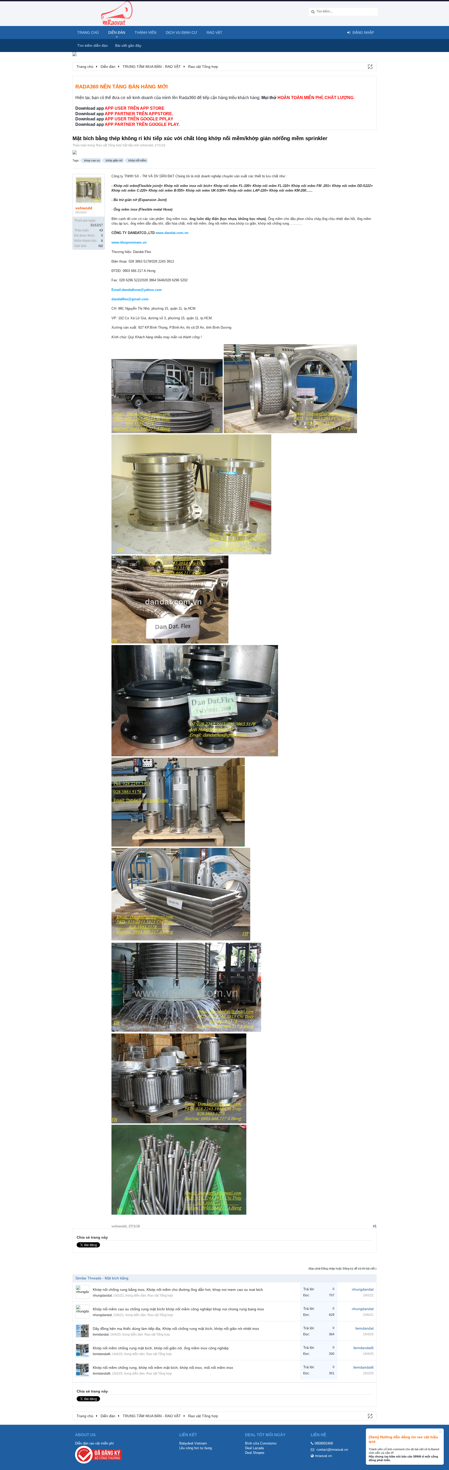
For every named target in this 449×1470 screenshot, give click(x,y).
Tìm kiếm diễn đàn (92, 45)
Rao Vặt (214, 32)
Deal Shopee (254, 1453)
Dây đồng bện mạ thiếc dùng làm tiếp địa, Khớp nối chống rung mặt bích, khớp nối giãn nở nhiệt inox (176, 1328)
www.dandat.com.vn (172, 233)
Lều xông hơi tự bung (195, 1448)
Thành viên (145, 32)
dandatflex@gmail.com (130, 299)
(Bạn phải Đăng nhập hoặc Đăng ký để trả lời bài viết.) (342, 1268)
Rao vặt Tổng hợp (109, 145)
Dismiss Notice (440, 1432)
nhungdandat (102, 1295)
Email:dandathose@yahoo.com (136, 290)
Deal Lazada (254, 1448)
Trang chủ (88, 32)
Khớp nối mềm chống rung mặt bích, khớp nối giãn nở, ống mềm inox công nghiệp (161, 1348)
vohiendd (146, 145)
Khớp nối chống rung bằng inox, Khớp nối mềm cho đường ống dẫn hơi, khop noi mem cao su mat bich (178, 1289)
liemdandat (101, 1334)
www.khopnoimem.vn (129, 242)
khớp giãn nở (114, 160)
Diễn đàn (116, 32)
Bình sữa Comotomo (260, 1443)
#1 (375, 1226)
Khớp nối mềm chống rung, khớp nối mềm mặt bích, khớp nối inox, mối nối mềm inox (163, 1367)
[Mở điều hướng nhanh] (369, 66)
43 (101, 230)
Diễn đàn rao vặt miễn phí (94, 1443)
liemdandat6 (101, 1354)
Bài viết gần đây (128, 45)
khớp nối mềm (137, 160)
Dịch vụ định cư (181, 32)
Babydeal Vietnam (193, 1443)
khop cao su (92, 160)
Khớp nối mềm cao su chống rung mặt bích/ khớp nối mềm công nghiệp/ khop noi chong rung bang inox (178, 1309)
